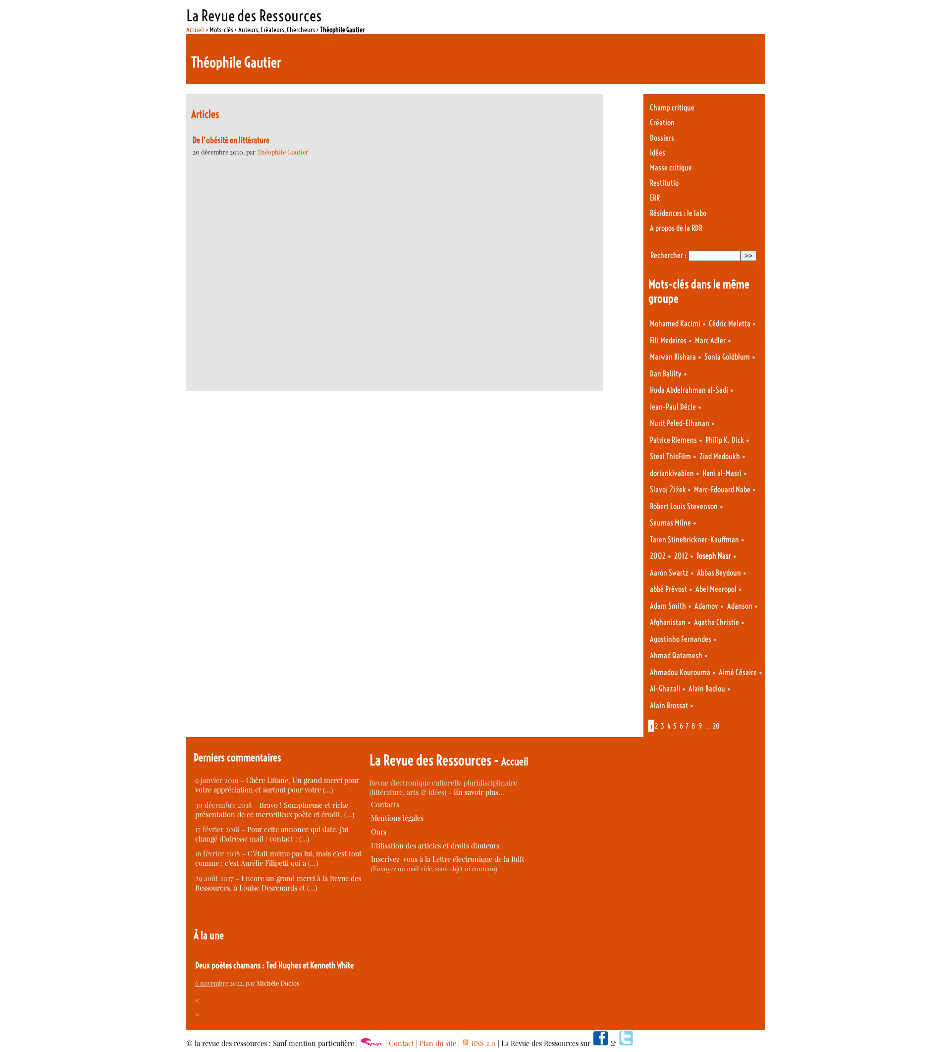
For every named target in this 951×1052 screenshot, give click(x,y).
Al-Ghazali (666, 688)
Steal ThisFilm (670, 456)
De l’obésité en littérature (231, 140)
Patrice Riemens (673, 440)
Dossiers (662, 138)
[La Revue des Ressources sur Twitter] (626, 1043)
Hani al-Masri (721, 473)
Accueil (195, 29)
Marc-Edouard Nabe (722, 489)
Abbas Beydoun (719, 573)
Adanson (739, 606)
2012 (681, 556)
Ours (378, 832)
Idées (657, 153)
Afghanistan (668, 622)
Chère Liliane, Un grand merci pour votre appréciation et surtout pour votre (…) (277, 785)
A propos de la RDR (676, 228)
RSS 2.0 (483, 1043)
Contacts (385, 804)
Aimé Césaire (738, 672)
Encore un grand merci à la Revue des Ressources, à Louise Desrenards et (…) (278, 883)
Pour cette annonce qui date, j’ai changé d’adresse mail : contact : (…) (271, 834)
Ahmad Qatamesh (676, 655)
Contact (401, 1043)
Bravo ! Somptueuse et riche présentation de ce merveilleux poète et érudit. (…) (274, 809)
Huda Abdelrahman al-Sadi (689, 390)
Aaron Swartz (669, 573)
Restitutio (664, 183)
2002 (658, 556)
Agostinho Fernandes (680, 639)
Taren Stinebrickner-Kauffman (694, 539)
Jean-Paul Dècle (673, 407)
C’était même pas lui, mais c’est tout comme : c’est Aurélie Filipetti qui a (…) (278, 858)
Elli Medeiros (668, 340)
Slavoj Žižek (668, 489)
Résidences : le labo (678, 213)
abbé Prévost (668, 589)
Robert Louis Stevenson (684, 506)
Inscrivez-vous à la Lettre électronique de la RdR (447, 859)
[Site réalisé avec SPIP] (371, 1043)
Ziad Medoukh (719, 456)
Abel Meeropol (716, 589)
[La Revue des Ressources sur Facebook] (600, 1043)
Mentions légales (397, 818)
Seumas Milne (670, 522)
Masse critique (671, 167)
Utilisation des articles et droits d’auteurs (435, 845)
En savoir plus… (479, 792)
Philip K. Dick (724, 440)
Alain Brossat (669, 705)
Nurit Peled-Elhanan (679, 423)
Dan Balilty (666, 373)
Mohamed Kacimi (675, 323)
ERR (655, 198)
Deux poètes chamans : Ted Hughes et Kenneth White (274, 965)
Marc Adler (710, 340)
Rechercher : (668, 255)
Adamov (706, 606)
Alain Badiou (706, 688)
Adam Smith (668, 606)
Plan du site (438, 1043)
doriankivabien (672, 473)
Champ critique (672, 107)
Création (662, 122)
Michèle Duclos (278, 983)
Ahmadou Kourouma (680, 672)
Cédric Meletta (729, 323)
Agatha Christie (716, 622)
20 (716, 726)
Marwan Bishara (673, 357)
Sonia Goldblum (727, 357)
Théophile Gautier (283, 152)
